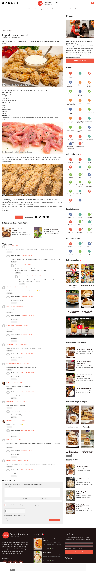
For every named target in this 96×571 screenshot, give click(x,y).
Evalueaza (7, 519)
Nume (6, 499)
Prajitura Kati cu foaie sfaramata (82, 505)
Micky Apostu (10, 325)
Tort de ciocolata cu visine (84, 349)
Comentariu (7, 487)
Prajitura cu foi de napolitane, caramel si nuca (72, 452)
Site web (44, 499)
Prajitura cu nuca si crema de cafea (87, 452)
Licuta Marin (9, 401)
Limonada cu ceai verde (51, 230)
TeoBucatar (9, 344)
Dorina (8, 246)
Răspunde (9, 252)
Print (19, 217)
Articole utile (67, 9)
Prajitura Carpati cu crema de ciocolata (85, 492)
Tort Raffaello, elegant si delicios (83, 479)
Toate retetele (56, 9)
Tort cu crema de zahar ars (87, 312)
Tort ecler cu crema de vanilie (73, 312)
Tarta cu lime (47, 553)
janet (7, 440)
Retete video (27, 9)
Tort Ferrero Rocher (82, 466)
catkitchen (9, 420)
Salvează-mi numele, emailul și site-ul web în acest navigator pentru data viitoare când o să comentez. (33, 505)
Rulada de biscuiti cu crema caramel (20, 229)
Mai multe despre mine (80, 60)
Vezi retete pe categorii (41, 9)
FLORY (8, 382)
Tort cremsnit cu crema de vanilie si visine (84, 375)
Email (25, 499)
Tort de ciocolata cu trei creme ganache (83, 362)
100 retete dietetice (87, 285)
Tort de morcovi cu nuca (83, 389)
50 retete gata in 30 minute (73, 286)
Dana (7, 306)
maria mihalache (11, 363)
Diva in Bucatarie (51, 3)
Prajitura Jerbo (87, 427)
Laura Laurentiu (69, 561)
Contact (77, 9)
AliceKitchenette (11, 460)
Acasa (18, 9)
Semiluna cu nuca (73, 427)
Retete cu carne (6, 30)
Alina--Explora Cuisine (12, 287)
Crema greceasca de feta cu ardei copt (51, 539)
